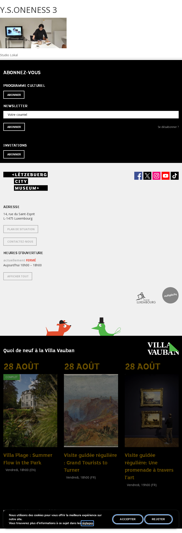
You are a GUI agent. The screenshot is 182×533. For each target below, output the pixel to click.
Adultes (9, 480)
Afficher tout (18, 276)
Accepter (128, 519)
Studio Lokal (9, 55)
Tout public (73, 487)
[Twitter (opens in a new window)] (147, 176)
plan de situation (21, 229)
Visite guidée (73, 482)
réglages (87, 523)
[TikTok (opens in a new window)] (175, 176)
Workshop (10, 475)
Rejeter (158, 519)
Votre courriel (17, 114)
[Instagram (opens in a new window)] (156, 176)
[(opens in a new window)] (142, 295)
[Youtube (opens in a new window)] (166, 176)
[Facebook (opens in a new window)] (138, 176)
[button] (58, 333)
